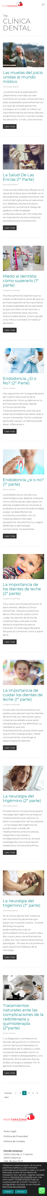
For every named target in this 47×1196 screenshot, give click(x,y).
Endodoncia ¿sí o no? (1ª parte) (23, 482)
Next (7, 1097)
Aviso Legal (10, 1131)
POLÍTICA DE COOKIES (13, 1187)
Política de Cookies (14, 1141)
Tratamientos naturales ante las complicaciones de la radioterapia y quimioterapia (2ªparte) (23, 1016)
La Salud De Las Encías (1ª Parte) (18, 177)
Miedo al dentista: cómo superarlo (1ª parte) (21, 281)
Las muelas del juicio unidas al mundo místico (23, 77)
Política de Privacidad (16, 1136)
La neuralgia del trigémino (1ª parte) (21, 903)
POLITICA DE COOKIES (21, 1177)
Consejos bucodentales (11, 290)
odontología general (10, 185)
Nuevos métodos (9, 388)
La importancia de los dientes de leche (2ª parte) (22, 589)
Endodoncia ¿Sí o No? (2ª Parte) (19, 380)
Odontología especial (11, 87)
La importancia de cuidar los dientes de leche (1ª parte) (23, 695)
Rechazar (21, 1192)
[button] (43, 4)
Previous (8, 1093)
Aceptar (8, 1192)
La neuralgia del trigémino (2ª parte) (22, 798)
